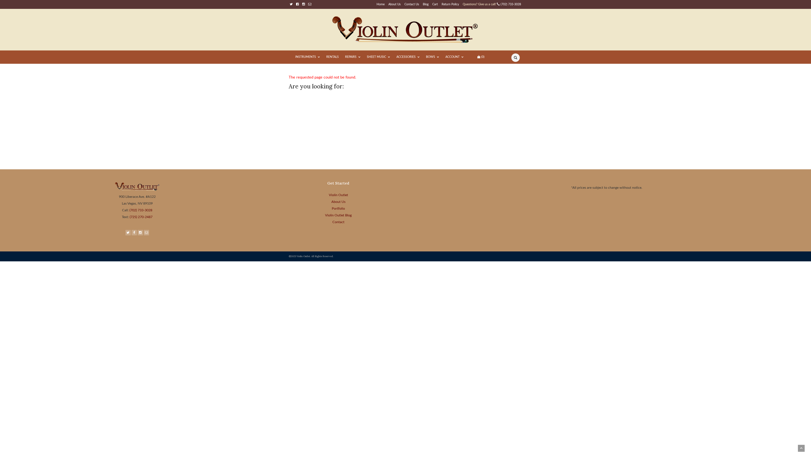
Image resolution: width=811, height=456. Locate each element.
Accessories (406, 57)
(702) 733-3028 (492, 4)
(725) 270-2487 (140, 217)
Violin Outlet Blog (338, 215)
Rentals (332, 57)
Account (452, 57)
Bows (431, 57)
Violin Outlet (338, 195)
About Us (394, 4)
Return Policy (450, 4)
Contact (338, 222)
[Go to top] (801, 448)
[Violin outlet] (406, 29)
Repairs (351, 57)
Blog (426, 4)
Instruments (306, 57)
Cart (435, 4)
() (482, 57)
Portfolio (338, 208)
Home (381, 4)
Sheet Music (377, 57)
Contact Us (411, 4)
